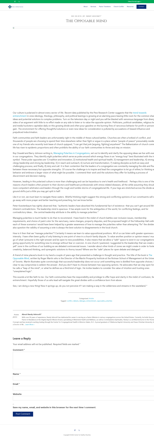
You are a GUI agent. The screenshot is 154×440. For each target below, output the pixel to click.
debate (75, 301)
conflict (69, 301)
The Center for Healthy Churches (21, 7)
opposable (101, 301)
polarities (109, 301)
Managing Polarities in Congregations (71, 153)
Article (91, 298)
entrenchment (91, 301)
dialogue (82, 301)
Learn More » (29, 324)
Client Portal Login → (134, 1)
